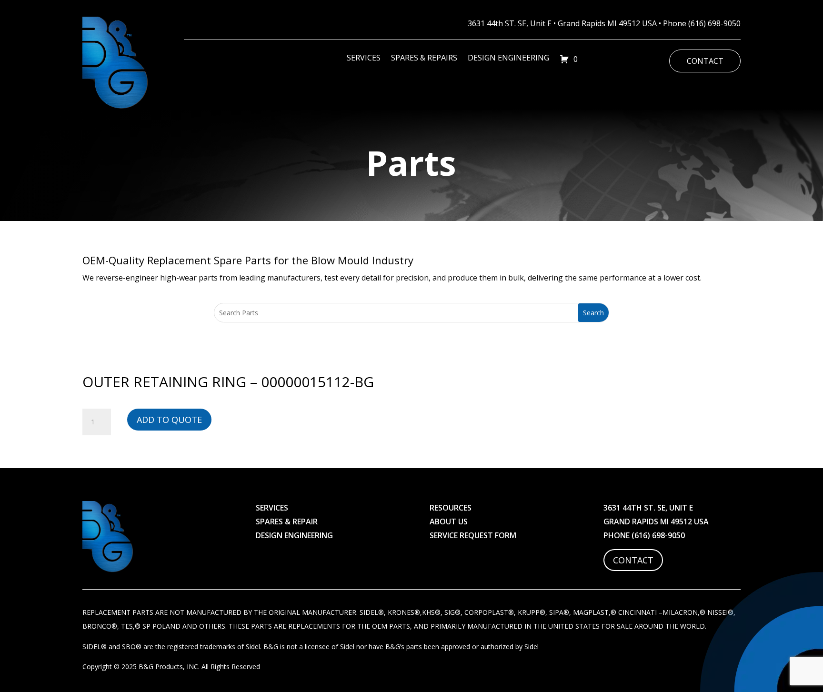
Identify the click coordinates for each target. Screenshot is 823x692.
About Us (449, 521)
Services (364, 58)
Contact (705, 61)
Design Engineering (508, 58)
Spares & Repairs (424, 58)
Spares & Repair (287, 521)
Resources (451, 507)
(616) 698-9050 (714, 23)
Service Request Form (473, 535)
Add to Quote (169, 419)
